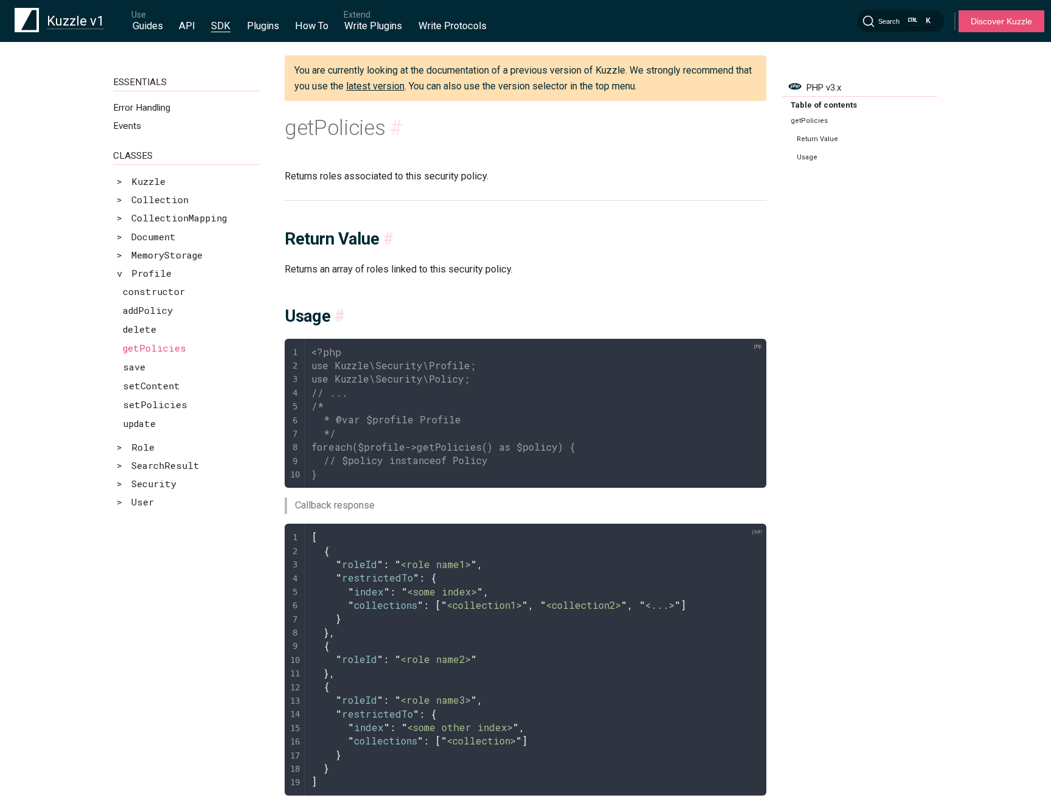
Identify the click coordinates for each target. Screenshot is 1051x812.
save (134, 367)
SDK (221, 26)
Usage (807, 157)
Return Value (817, 139)
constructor (154, 291)
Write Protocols (452, 26)
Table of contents (824, 104)
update (139, 423)
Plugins (263, 26)
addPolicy (148, 310)
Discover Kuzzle (1001, 21)
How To (311, 26)
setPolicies (155, 404)
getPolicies (154, 348)
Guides (148, 26)
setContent (151, 386)
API (187, 26)
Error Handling (141, 107)
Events (127, 125)
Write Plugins (373, 26)
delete (139, 329)
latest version (375, 86)
